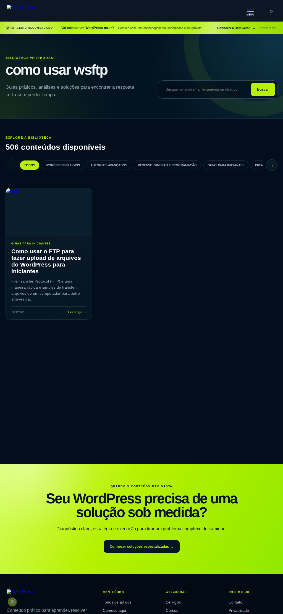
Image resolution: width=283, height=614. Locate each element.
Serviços (173, 602)
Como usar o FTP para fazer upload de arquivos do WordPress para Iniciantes (46, 261)
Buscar (263, 89)
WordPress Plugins (63, 165)
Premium (262, 165)
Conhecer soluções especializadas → (142, 546)
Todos (29, 165)
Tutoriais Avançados (109, 165)
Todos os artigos (117, 602)
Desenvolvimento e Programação (167, 165)
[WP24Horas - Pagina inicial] (38, 11)
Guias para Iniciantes (226, 165)
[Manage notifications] (12, 601)
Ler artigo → (77, 312)
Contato (235, 602)
